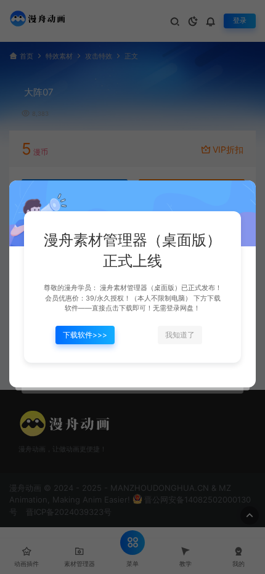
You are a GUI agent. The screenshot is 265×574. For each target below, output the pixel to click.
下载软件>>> (85, 334)
